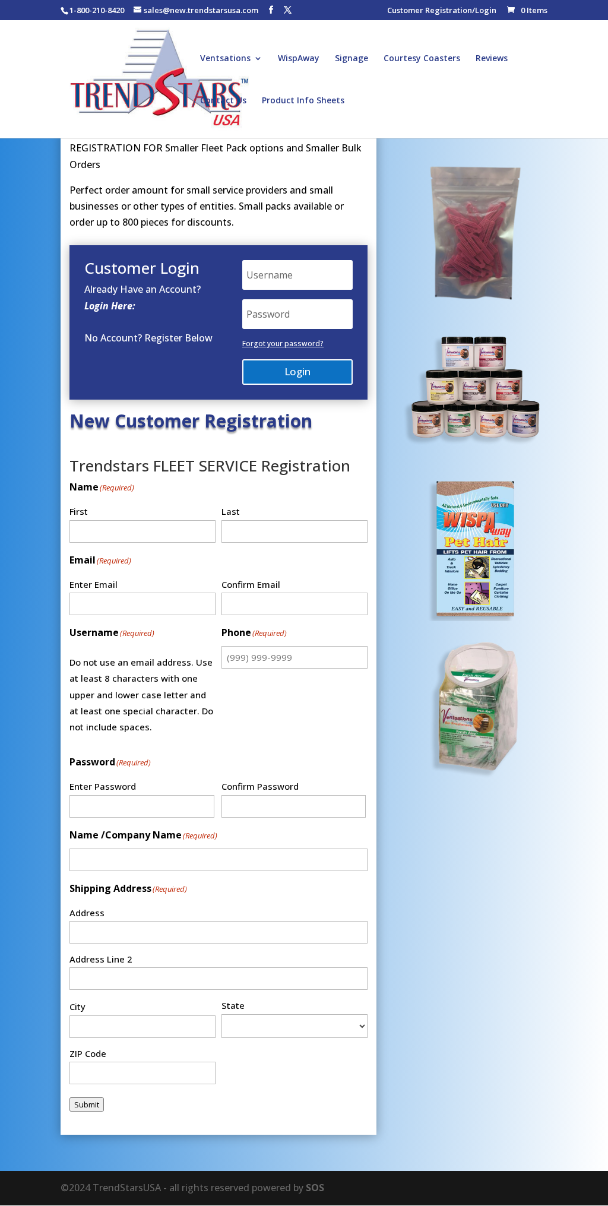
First (78, 511)
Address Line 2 (100, 959)
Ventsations (225, 59)
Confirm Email (250, 584)
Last (230, 511)
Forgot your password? (283, 343)
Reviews (492, 59)
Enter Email (93, 584)
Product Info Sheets (303, 101)
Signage (351, 59)
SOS (315, 1187)
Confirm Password (260, 786)
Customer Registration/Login (441, 11)
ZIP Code (87, 1053)
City (77, 1006)
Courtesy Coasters (422, 59)
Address (86, 913)
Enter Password (102, 786)
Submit (86, 1104)
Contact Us (223, 101)
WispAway (298, 59)
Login (297, 371)
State (233, 1005)
